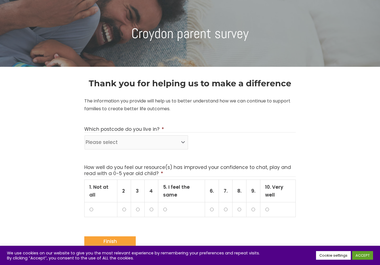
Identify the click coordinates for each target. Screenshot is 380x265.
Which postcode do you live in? (124, 129)
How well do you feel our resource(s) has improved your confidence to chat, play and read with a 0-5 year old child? (187, 170)
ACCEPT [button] (363, 255)
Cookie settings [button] (333, 255)
